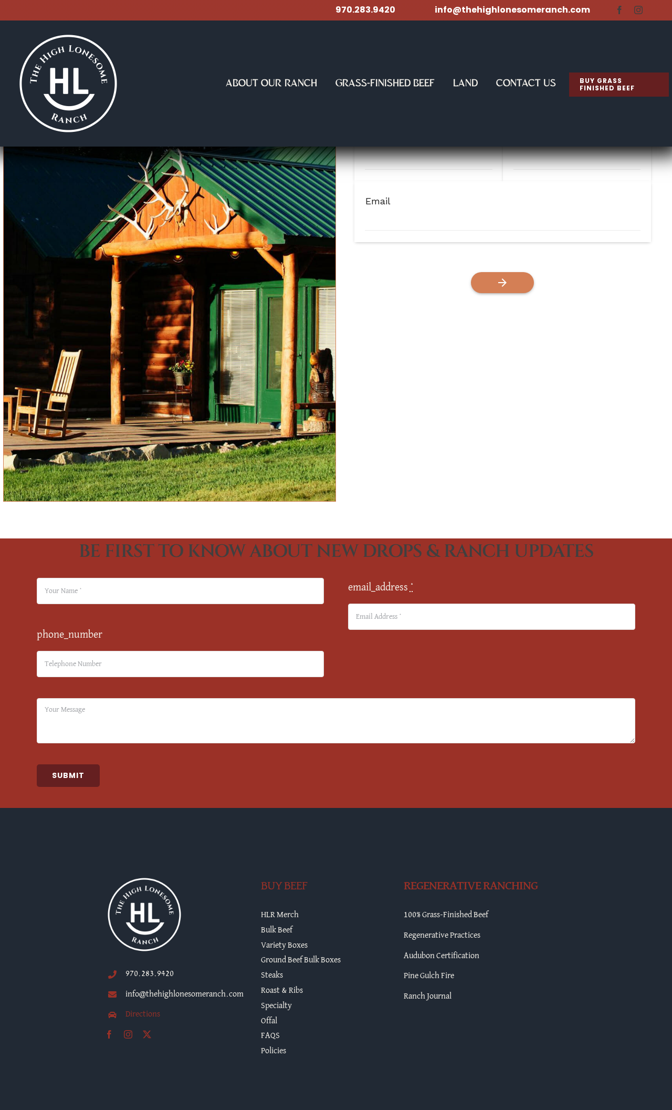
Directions (142, 1014)
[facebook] (619, 10)
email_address (381, 587)
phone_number (69, 634)
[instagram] (638, 10)
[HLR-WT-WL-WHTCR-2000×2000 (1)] (68, 36)
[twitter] (147, 1034)
